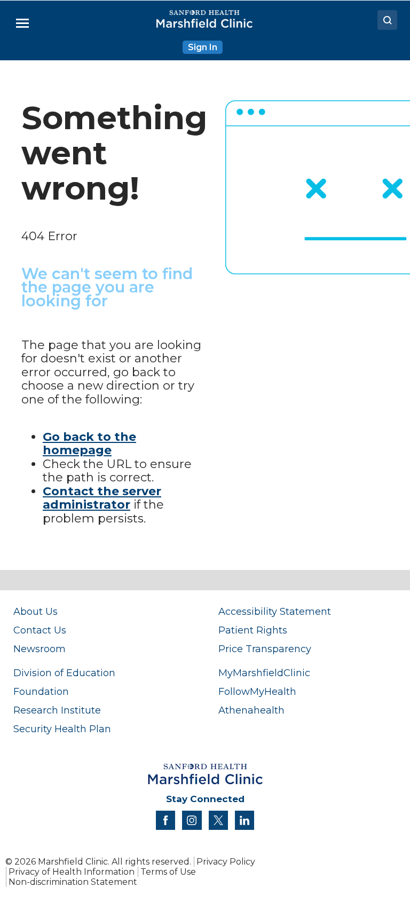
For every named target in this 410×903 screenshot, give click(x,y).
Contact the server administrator (102, 498)
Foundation (41, 691)
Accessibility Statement (274, 611)
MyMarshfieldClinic (264, 673)
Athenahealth (251, 710)
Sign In (202, 47)
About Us (35, 611)
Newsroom (39, 649)
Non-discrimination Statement (73, 882)
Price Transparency (264, 649)
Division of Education (64, 673)
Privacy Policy (225, 862)
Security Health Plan (62, 729)
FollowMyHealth (257, 691)
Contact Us (39, 630)
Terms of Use (168, 872)
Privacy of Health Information (72, 872)
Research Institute (57, 710)
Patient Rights (252, 630)
